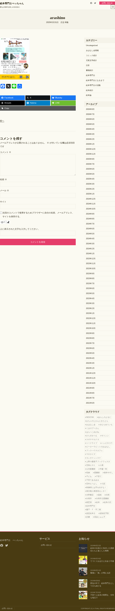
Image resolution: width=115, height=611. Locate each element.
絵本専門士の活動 (93, 85)
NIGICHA (90, 417)
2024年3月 (90, 244)
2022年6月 (90, 348)
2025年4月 (90, 179)
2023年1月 (90, 313)
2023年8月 (90, 278)
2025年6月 (90, 169)
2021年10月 (91, 383)
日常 (88, 65)
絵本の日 (107, 502)
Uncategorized (92, 45)
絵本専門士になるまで (95, 80)
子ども (89, 476)
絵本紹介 (89, 90)
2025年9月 (90, 159)
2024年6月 (90, 229)
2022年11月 (91, 323)
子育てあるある (92, 480)
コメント (5, 152)
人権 (101, 465)
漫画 (100, 495)
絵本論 (88, 95)
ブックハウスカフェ (94, 450)
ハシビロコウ (107, 443)
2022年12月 (91, 318)
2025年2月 (90, 189)
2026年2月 (90, 139)
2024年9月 (90, 214)
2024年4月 (90, 239)
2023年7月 (90, 284)
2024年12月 (91, 199)
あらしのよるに (104, 417)
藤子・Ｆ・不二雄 (93, 509)
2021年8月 (90, 393)
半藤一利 (103, 469)
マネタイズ (90, 454)
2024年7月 (90, 224)
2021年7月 (90, 398)
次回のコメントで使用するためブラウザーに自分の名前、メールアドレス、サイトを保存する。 (38, 215)
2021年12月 (91, 373)
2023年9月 (90, 274)
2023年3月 (90, 303)
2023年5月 (90, 293)
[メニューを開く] (113, 7)
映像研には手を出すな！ (96, 487)
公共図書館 (90, 469)
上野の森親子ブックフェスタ (98, 461)
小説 (103, 484)
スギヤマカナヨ (92, 439)
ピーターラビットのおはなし (98, 447)
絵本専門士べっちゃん (12, 3)
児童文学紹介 (91, 60)
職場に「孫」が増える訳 (100, 573)
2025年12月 (91, 149)
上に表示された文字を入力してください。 (20, 229)
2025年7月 (90, 164)
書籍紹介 (89, 70)
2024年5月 (90, 234)
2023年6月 (90, 288)
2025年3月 (90, 184)
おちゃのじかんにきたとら (97, 421)
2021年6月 (90, 403)
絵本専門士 (90, 75)
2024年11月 (91, 204)
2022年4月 (90, 358)
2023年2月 (90, 308)
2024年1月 (90, 254)
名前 (3, 179)
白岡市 (89, 498)
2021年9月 (90, 388)
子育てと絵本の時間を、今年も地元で (102, 596)
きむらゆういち (106, 425)
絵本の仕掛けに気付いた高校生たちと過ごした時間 (102, 549)
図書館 (97, 473)
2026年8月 (90, 109)
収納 (88, 473)
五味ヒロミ (90, 465)
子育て (99, 476)
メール (4, 190)
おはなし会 (90, 425)
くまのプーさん (92, 428)
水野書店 (90, 495)
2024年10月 (91, 209)
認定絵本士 (90, 513)
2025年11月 (91, 154)
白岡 (107, 495)
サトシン (105, 436)
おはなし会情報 (92, 50)
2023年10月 (91, 269)
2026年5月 (90, 124)
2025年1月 (90, 194)
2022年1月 (90, 368)
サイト (3, 201)
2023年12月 (91, 259)
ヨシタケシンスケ (93, 458)
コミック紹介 (91, 56)
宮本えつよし (91, 484)
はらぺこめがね (92, 432)
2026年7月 (90, 114)
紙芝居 (89, 502)
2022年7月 (90, 343)
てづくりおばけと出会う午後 (102, 561)
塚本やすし (108, 473)
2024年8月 (90, 219)
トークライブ (91, 443)
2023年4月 (90, 298)
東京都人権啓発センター (96, 491)
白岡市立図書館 (102, 498)
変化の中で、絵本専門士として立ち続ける (102, 584)
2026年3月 (90, 134)
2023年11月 (91, 264)
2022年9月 (90, 333)
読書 (88, 517)
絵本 (98, 502)
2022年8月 (90, 338)
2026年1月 (90, 144)
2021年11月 (91, 378)
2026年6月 (90, 119)
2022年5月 (90, 353)
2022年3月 (90, 363)
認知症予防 (104, 513)
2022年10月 (91, 328)
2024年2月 (90, 249)
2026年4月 (90, 129)
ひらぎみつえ (91, 436)
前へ (2, 121)
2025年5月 (90, 174)
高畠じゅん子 (99, 517)
